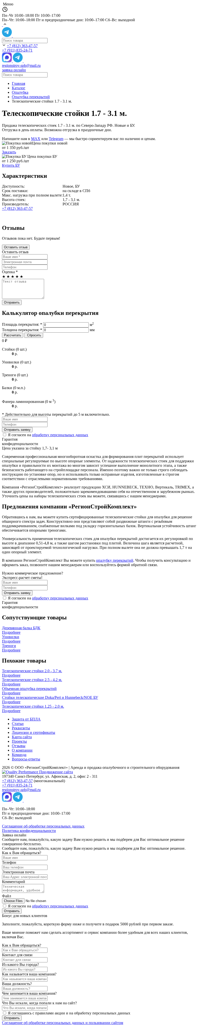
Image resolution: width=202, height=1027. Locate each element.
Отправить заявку (17, 430)
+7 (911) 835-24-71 (17, 50)
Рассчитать (12, 335)
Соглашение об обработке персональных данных (43, 826)
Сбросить (33, 335)
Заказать (9, 152)
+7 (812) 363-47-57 (22, 46)
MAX (35, 139)
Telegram (56, 139)
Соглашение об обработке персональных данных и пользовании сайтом (62, 1023)
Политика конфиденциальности (29, 831)
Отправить (12, 302)
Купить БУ (11, 165)
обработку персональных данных (60, 435)
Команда (19, 755)
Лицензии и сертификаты (33, 732)
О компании (22, 750)
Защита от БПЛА (26, 719)
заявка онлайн (14, 70)
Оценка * (10, 272)
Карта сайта (22, 737)
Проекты (19, 741)
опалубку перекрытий (114, 560)
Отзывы (18, 746)
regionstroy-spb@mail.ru (21, 65)
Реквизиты (21, 728)
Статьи (18, 723)
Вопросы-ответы (26, 759)
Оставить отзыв (16, 247)
